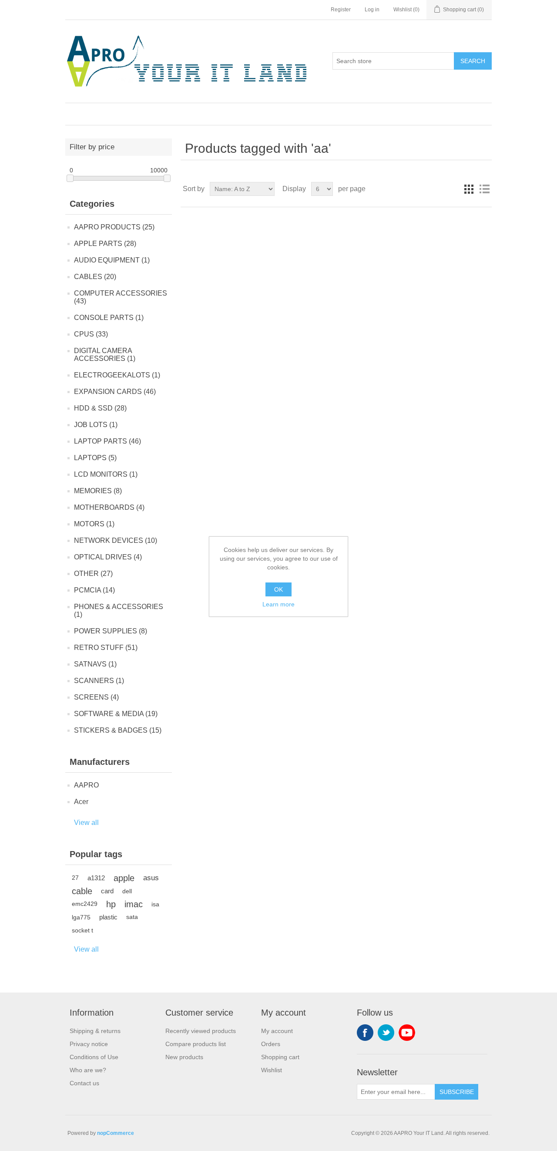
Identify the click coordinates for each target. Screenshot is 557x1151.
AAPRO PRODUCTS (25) (114, 227)
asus (151, 878)
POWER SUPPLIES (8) (110, 631)
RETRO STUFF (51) (106, 647)
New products (184, 1056)
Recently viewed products (200, 1030)
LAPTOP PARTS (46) (107, 441)
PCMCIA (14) (94, 590)
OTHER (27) (93, 573)
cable (82, 891)
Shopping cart (280, 1056)
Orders (270, 1043)
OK (278, 589)
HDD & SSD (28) (100, 408)
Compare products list (195, 1043)
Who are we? (88, 1070)
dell (127, 891)
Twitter (386, 1032)
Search (472, 60)
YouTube (407, 1032)
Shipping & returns (95, 1030)
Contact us (84, 1083)
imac (133, 904)
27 (75, 878)
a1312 (96, 878)
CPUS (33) (91, 334)
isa (155, 904)
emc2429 (84, 904)
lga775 (81, 917)
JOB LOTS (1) (95, 424)
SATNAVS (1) (95, 664)
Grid (468, 189)
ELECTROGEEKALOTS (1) (117, 375)
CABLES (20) (95, 276)
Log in (372, 10)
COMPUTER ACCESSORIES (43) (120, 297)
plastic (108, 917)
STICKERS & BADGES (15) (117, 730)
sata (132, 917)
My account (277, 1030)
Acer (81, 801)
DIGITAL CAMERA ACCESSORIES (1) (104, 354)
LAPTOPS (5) (95, 457)
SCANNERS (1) (99, 680)
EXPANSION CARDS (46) (115, 391)
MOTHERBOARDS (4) (109, 507)
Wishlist (271, 1070)
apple (124, 878)
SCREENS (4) (96, 697)
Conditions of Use (94, 1056)
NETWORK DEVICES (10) (115, 540)
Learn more (278, 604)
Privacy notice (89, 1043)
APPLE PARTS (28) (105, 243)
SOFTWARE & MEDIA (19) (116, 713)
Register (341, 10)
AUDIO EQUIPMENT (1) (112, 260)
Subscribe (457, 1091)
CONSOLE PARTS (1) (109, 317)
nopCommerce (115, 1133)
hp (111, 904)
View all (86, 822)
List (484, 189)
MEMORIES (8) (98, 491)
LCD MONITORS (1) (106, 474)
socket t (82, 930)
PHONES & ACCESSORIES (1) (118, 610)
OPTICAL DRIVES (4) (108, 557)
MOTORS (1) (94, 524)
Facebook (365, 1032)
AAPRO (86, 785)
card (107, 891)
